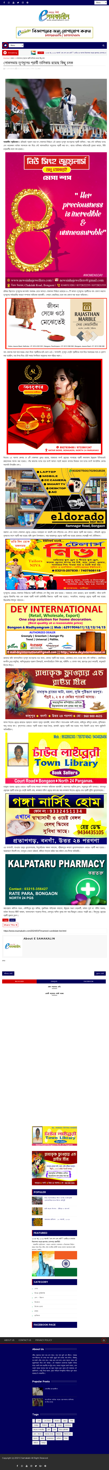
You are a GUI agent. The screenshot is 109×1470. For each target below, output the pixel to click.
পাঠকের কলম (49, 1434)
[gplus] (41, 1466)
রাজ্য (12, 58)
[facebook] (4, 3)
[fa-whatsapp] (9, 3)
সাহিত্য (36, 1443)
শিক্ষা (66, 1438)
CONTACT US (25, 1340)
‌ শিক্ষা (71, 1421)
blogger (19, 981)
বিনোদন (37, 1302)
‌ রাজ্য (84, 53)
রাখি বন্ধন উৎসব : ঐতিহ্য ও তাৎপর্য (57, 1208)
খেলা (36, 1288)
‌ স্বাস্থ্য (36, 1425)
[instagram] (23, 3)
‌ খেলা (38, 1421)
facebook (88, 981)
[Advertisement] (54, 1059)
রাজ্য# (12, 920)
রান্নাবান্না (50, 1438)
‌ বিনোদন (57, 1421)
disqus (54, 981)
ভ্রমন (35, 1438)
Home (6, 58)
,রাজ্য (39, 68)
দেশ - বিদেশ (39, 1297)
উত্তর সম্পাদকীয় (39, 1430)
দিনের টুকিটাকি (40, 1293)
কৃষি (49, 1430)
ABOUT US (9, 1340)
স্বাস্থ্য (43, 1443)
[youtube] (13, 3)
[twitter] (18, 3)
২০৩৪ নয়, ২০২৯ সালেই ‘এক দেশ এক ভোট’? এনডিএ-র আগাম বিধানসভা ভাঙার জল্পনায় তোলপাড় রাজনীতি (39, 53)
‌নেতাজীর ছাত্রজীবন (51, 1389)
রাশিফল (37, 1315)
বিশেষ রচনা (39, 1306)
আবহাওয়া (68, 1425)
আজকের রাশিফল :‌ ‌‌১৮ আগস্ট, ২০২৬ (57, 1219)
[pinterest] (27, 3)
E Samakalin (25, 1458)
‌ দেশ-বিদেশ (47, 1421)
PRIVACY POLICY (43, 1340)
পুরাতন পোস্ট (100, 973)
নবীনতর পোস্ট (8, 973)
